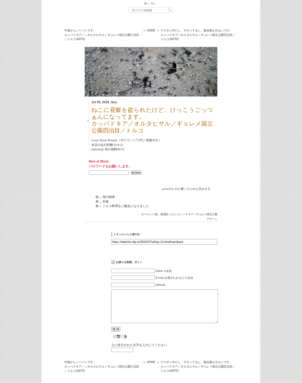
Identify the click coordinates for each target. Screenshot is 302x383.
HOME (151, 30)
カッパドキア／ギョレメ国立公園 (197, 214)
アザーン (212, 219)
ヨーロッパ (147, 214)
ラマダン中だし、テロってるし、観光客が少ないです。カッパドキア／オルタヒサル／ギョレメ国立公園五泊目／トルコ (198, 35)
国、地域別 (161, 214)
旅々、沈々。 (151, 3)
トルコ (173, 214)
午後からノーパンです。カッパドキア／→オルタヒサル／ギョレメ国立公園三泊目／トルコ (101, 35)
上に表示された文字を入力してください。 (140, 345)
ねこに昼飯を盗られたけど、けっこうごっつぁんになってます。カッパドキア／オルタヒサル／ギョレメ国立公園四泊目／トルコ (152, 120)
